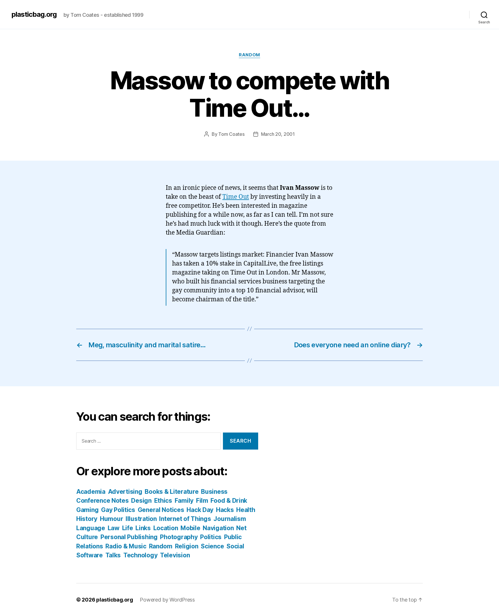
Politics (210, 537)
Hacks (225, 509)
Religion (186, 546)
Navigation (218, 528)
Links (143, 528)
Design (141, 500)
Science (212, 546)
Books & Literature (171, 491)
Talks (113, 555)
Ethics (163, 500)
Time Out (235, 197)
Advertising (125, 491)
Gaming (87, 509)
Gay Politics (118, 509)
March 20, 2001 (278, 134)
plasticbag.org (34, 14)
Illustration (141, 518)
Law (114, 528)
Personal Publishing (129, 537)
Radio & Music (125, 546)
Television (175, 555)
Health (245, 509)
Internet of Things (185, 518)
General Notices (161, 509)
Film (202, 500)
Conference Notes (102, 500)
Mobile (190, 528)
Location (165, 528)
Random (249, 54)
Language (90, 528)
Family (184, 500)
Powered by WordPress (167, 600)
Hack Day (200, 509)
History (86, 518)
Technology (140, 555)
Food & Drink (229, 500)
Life (127, 528)
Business (214, 491)
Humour (111, 518)
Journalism (229, 518)
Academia (90, 491)
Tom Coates (231, 134)
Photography (179, 537)
